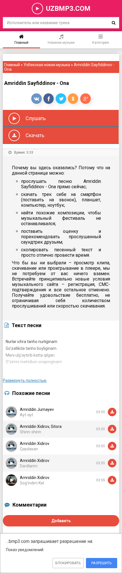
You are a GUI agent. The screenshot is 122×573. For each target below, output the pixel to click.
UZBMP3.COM (68, 8)
